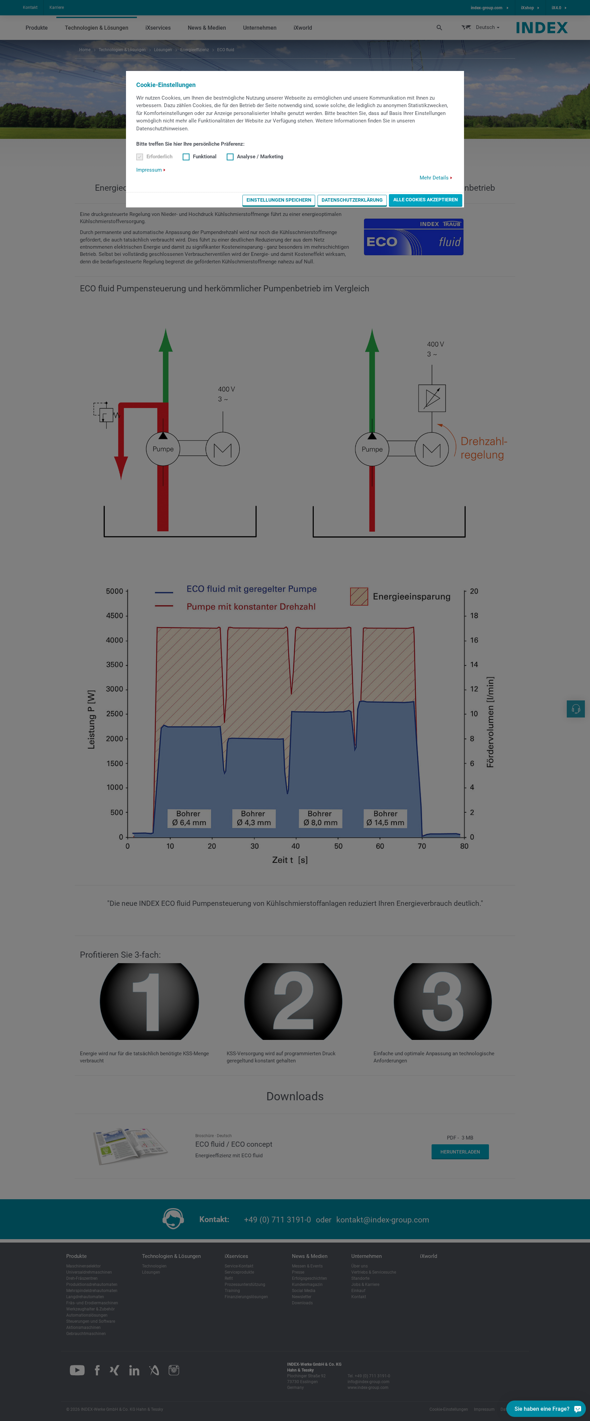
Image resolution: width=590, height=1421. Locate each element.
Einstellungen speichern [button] (279, 200)
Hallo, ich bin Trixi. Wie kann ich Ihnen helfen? (545, 1392)
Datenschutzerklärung (352, 200)
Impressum (149, 170)
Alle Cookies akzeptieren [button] (425, 199)
